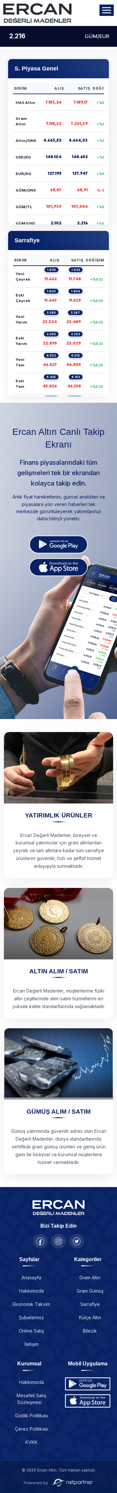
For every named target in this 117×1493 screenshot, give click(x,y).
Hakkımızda (31, 1291)
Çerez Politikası (31, 1429)
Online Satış (31, 1331)
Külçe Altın (90, 1317)
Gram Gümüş (90, 1291)
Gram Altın (89, 1277)
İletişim (31, 1344)
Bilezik (90, 1331)
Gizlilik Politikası (31, 1415)
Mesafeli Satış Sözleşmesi (31, 1399)
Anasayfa (31, 1277)
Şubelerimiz (31, 1317)
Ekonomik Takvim (31, 1304)
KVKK (31, 1442)
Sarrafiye (90, 1304)
